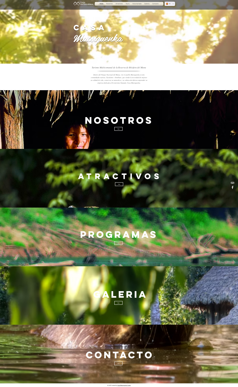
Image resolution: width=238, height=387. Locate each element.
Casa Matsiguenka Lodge (124, 385)
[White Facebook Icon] (232, 187)
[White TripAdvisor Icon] (232, 183)
